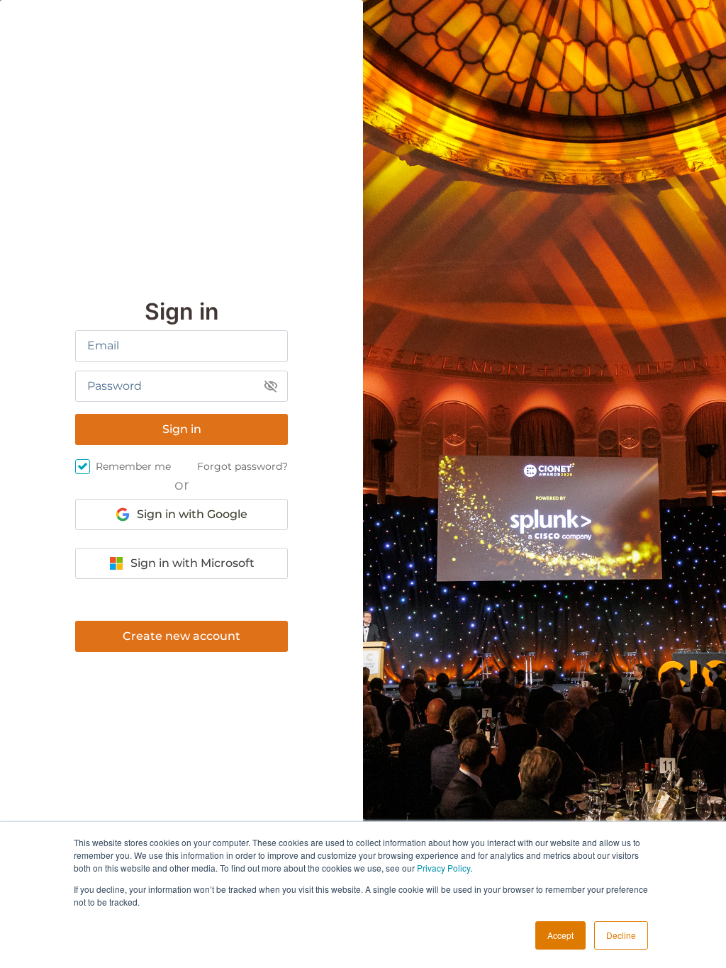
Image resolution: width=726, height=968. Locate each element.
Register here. (181, 636)
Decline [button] (621, 935)
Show (270, 386)
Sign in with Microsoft (192, 563)
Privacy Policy (443, 868)
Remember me (133, 466)
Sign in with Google (192, 514)
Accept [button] (560, 935)
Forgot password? (242, 466)
